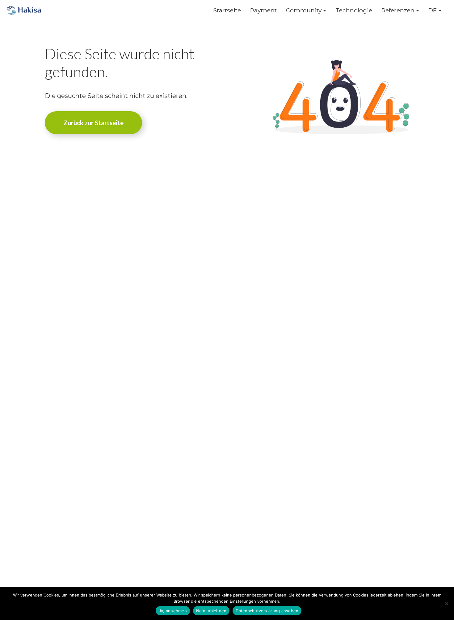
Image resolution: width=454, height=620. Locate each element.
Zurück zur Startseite (93, 122)
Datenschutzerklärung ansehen (267, 610)
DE (432, 10)
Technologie (353, 10)
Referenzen (397, 10)
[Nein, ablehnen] (446, 604)
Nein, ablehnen (211, 610)
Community (304, 10)
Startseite (227, 10)
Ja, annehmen (173, 610)
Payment (263, 10)
